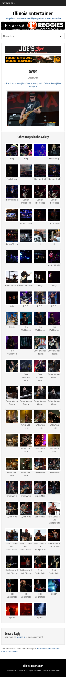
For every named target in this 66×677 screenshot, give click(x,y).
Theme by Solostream (51, 670)
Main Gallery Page (47, 83)
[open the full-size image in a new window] (33, 126)
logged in (21, 637)
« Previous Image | (13, 83)
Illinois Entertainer (33, 13)
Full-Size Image (29, 83)
